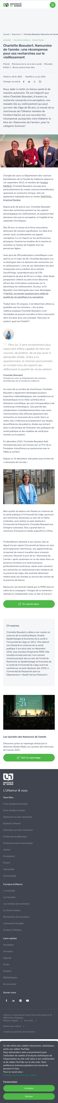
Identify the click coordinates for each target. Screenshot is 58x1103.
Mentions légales (10, 1020)
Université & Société (13, 923)
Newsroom (16, 34)
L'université (9, 890)
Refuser (29, 1096)
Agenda (7, 957)
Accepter (29, 1088)
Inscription (8, 944)
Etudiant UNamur (12, 823)
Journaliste (8, 869)
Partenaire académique (15, 836)
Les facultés (9, 897)
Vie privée (28, 1020)
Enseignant (9, 856)
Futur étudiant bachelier (15, 803)
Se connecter (9, 984)
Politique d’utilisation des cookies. (20, 1075)
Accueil (6, 34)
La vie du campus (12, 910)
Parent (6, 862)
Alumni (7, 849)
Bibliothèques (10, 977)
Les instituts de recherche (16, 903)
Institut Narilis (38, 40)
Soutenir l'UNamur (12, 929)
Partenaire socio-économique (18, 843)
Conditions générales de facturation (19, 1031)
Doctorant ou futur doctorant (17, 816)
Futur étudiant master (14, 810)
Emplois (7, 971)
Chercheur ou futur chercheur (18, 830)
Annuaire (8, 951)
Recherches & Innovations (16, 916)
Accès (6, 964)
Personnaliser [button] (10, 1081)
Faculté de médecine (22, 40)
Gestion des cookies (12, 1026)
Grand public (9, 875)
